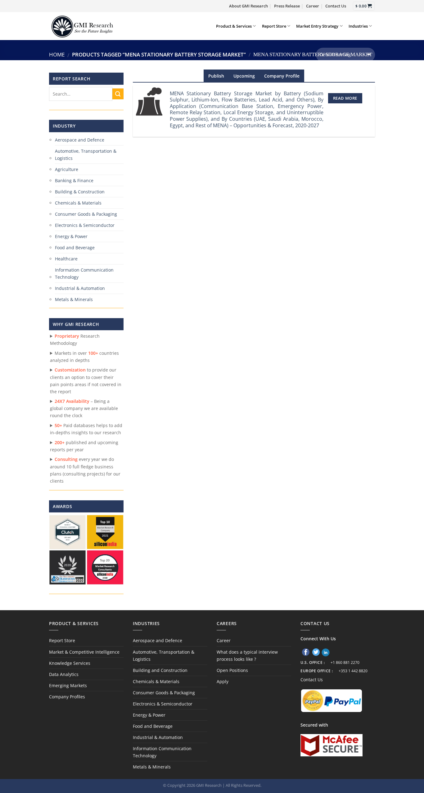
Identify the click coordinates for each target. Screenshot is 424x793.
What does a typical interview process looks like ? (247, 655)
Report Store (274, 26)
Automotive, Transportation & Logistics (85, 154)
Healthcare (66, 259)
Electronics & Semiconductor (85, 225)
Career (312, 6)
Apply (222, 681)
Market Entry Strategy (317, 26)
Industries (358, 26)
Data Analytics (64, 674)
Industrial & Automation (80, 288)
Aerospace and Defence (79, 140)
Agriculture (66, 169)
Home (57, 54)
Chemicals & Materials (78, 203)
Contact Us (335, 6)
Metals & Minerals (74, 299)
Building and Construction (160, 670)
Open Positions (232, 670)
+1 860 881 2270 (345, 662)
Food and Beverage (75, 247)
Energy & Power (71, 236)
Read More (345, 98)
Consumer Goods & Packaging (86, 214)
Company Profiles (67, 697)
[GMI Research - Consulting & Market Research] (82, 25)
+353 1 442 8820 (353, 671)
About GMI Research (248, 6)
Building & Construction (80, 192)
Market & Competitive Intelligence (84, 652)
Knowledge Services (69, 663)
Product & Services (234, 26)
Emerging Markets (68, 685)
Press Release (287, 6)
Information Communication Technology (84, 273)
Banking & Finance (74, 180)
